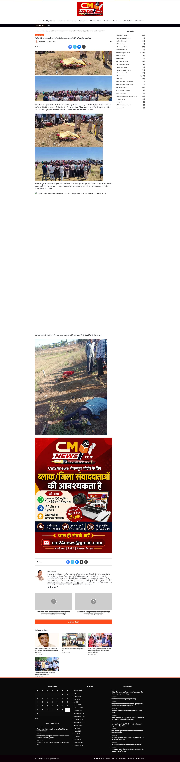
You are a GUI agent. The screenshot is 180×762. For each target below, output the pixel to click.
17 (37, 706)
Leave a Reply (73, 622)
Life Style (120, 79)
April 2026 (77, 702)
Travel (119, 102)
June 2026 (77, 696)
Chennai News (122, 50)
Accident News (122, 35)
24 (38, 710)
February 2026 (78, 708)
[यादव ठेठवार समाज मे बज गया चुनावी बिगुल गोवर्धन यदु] (73, 640)
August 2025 (78, 725)
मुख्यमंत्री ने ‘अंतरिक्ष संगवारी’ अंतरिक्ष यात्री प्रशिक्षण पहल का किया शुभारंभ (45, 673)
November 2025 (79, 717)
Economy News (122, 61)
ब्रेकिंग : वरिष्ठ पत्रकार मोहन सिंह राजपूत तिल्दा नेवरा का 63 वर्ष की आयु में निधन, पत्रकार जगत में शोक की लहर (46, 650)
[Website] (48, 587)
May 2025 (77, 734)
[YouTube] (55, 587)
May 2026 (77, 699)
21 (57, 706)
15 (62, 702)
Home (38, 21)
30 (67, 710)
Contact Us (130, 759)
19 (47, 706)
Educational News (95, 21)
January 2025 (78, 746)
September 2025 (79, 722)
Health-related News (124, 70)
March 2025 (78, 740)
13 (52, 702)
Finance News (83, 21)
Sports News (117, 21)
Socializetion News (123, 90)
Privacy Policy (140, 759)
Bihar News (121, 44)
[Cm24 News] (90, 9)
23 (67, 706)
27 (52, 710)
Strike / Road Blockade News (127, 96)
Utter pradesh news (124, 105)
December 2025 (79, 714)
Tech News (107, 21)
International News (123, 73)
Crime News (61, 21)
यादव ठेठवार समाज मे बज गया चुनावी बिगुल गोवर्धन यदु (73, 649)
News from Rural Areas (125, 82)
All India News (128, 21)
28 (57, 710)
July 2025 (77, 728)
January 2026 (78, 711)
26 (47, 710)
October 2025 (78, 719)
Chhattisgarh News (49, 21)
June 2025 (77, 731)
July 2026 (77, 693)
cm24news (42, 41)
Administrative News (124, 38)
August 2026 (78, 690)
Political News (139, 21)
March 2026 (78, 705)
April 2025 (77, 737)
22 (62, 706)
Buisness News (72, 21)
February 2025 (78, 743)
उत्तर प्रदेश (120, 108)
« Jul (36, 718)
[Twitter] (53, 587)
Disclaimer (122, 759)
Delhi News (121, 58)
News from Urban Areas (125, 85)
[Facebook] (51, 587)
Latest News (46, 31)
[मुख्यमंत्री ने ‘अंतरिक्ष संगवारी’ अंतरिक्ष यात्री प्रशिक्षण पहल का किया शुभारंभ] (47, 664)
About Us (114, 759)
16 (67, 702)
